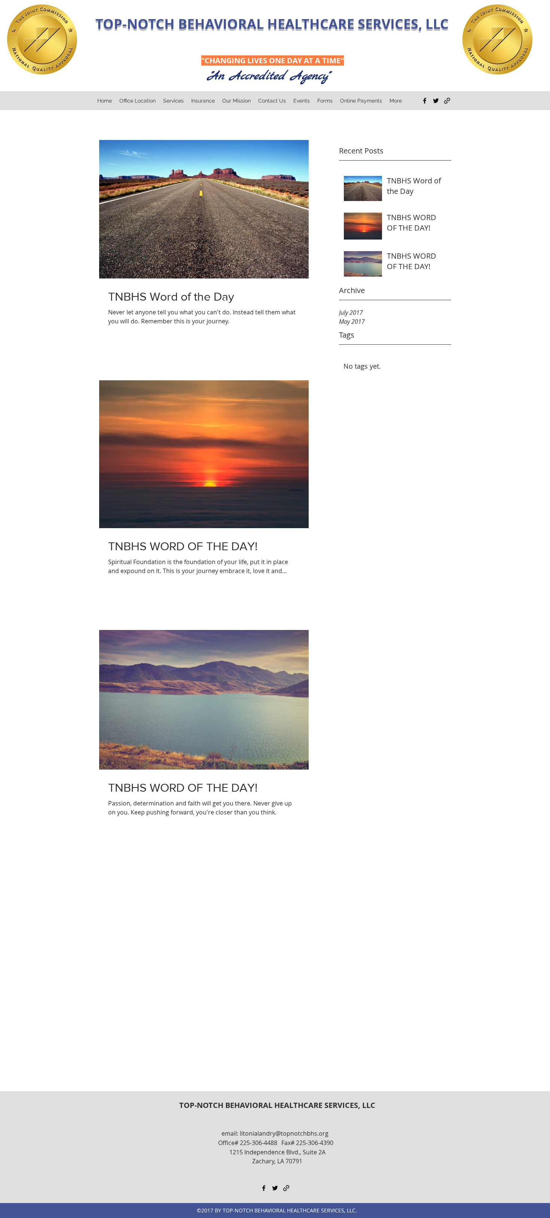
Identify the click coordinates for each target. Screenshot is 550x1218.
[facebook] (424, 100)
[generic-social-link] (447, 100)
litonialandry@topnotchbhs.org (284, 1133)
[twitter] (436, 100)
